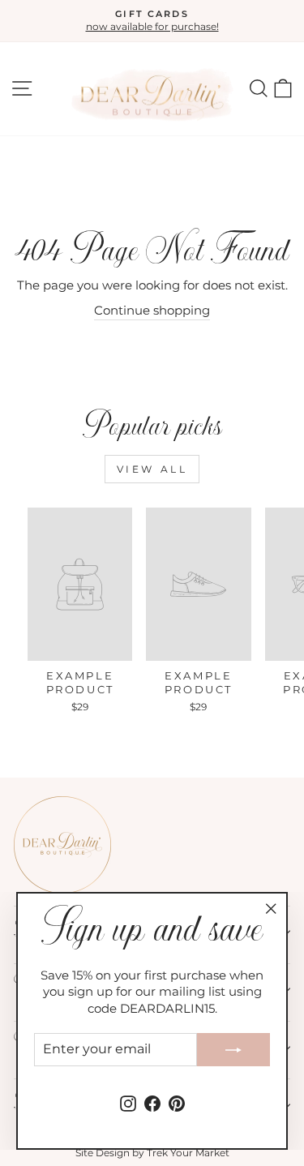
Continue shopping (152, 310)
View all (152, 469)
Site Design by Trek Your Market (152, 1153)
